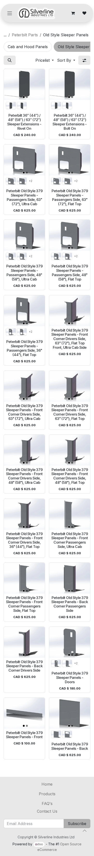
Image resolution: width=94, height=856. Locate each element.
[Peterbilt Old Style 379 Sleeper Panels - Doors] (69, 642)
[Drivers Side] (11, 105)
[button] (10, 60)
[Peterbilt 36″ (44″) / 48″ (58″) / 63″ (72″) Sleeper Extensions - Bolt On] (69, 84)
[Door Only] (22, 181)
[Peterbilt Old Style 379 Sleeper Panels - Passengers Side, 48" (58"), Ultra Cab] (24, 235)
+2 (30, 181)
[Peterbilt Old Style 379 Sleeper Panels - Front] (24, 713)
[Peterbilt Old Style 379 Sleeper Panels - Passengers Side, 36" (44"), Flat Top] (24, 310)
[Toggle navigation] (9, 13)
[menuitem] (28, 47)
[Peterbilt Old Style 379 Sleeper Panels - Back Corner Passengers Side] (69, 578)
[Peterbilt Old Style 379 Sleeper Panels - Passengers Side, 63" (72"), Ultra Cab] (24, 159)
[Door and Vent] (11, 181)
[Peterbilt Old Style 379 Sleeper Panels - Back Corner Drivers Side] (24, 642)
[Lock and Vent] (56, 663)
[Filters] (84, 60)
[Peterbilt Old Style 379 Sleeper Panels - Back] (69, 713)
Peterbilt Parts (25, 34)
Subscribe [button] (77, 823)
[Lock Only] (67, 663)
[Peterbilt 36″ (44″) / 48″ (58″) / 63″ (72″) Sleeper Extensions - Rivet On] (24, 84)
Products (47, 793)
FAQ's (47, 803)
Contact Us (47, 811)
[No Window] (56, 734)
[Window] (67, 734)
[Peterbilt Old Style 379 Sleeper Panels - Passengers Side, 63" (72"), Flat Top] (69, 159)
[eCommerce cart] (73, 13)
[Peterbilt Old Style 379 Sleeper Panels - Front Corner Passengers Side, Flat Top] (24, 578)
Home (47, 784)
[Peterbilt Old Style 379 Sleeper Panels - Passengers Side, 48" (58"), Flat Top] (69, 235)
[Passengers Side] (22, 105)
